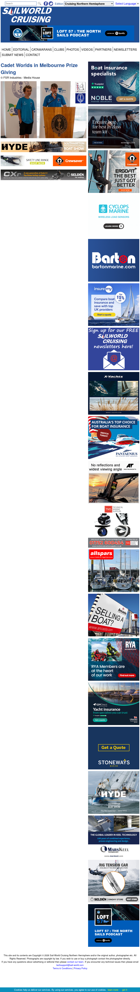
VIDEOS (87, 49)
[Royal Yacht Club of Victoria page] (80, 102)
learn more (113, 989)
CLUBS (59, 49)
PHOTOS (72, 49)
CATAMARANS (41, 49)
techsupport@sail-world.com (70, 965)
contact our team (75, 961)
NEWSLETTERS (125, 49)
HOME (6, 49)
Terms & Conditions (62, 968)
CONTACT (33, 55)
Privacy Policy (80, 968)
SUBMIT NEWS (13, 55)
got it (124, 989)
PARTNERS (103, 49)
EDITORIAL (21, 49)
